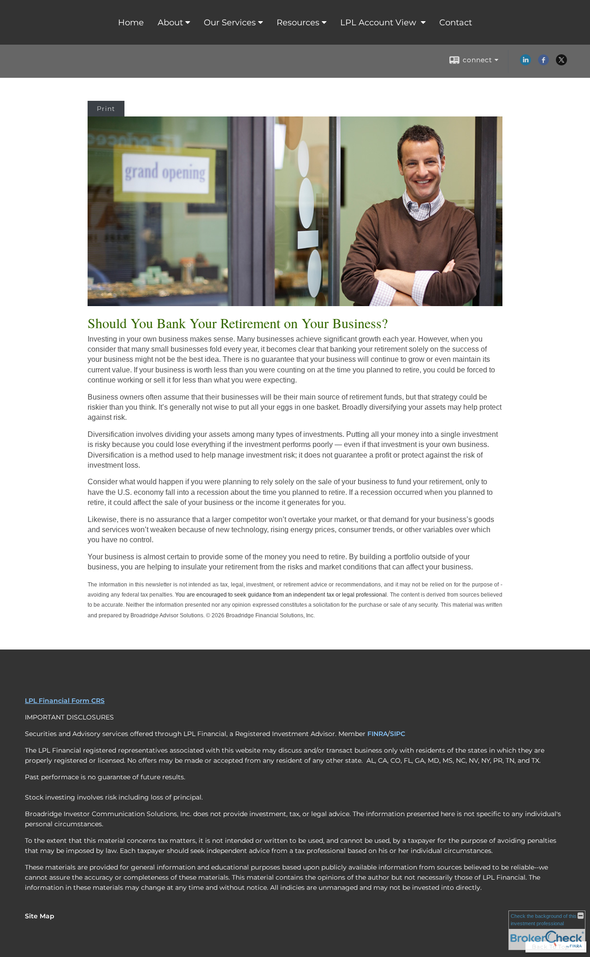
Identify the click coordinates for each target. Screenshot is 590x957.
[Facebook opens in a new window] (543, 63)
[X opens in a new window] (561, 63)
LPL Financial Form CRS (65, 700)
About (170, 22)
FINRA (377, 734)
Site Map (39, 916)
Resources (298, 22)
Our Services (230, 22)
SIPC (397, 734)
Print (106, 108)
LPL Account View (379, 22)
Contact (455, 22)
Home (131, 22)
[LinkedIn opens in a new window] (525, 63)
